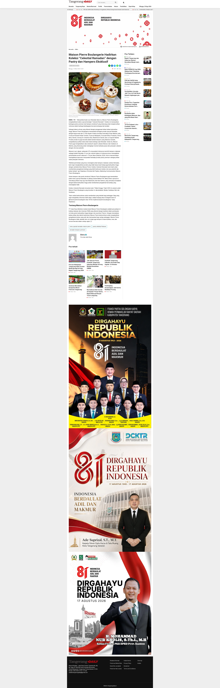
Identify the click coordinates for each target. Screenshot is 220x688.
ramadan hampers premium (77, 230)
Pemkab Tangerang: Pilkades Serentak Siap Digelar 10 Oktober (112, 262)
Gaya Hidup (132, 6)
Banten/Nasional (91, 6)
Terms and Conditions (130, 668)
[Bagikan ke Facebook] (112, 65)
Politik (100, 6)
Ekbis (76, 49)
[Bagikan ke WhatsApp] (117, 65)
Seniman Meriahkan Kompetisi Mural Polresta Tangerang (75, 288)
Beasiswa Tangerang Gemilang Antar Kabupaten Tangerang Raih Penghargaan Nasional (132, 137)
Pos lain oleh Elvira (86, 237)
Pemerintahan (108, 6)
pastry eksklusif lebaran (99, 226)
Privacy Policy (127, 663)
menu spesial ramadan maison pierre (80, 226)
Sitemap (140, 660)
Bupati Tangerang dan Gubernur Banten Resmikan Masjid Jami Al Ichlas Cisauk (133, 60)
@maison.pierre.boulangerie (77, 200)
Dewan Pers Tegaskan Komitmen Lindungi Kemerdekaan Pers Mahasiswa (132, 104)
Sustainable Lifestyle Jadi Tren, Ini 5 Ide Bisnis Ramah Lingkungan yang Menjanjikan (114, 9)
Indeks (139, 663)
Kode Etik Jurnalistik (115, 666)
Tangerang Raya (80, 6)
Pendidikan (123, 6)
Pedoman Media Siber (116, 663)
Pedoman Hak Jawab (116, 668)
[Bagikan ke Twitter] (114, 65)
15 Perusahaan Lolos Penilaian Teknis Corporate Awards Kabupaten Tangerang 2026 (132, 126)
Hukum (116, 6)
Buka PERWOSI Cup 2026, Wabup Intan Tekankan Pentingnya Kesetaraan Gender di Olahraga (133, 71)
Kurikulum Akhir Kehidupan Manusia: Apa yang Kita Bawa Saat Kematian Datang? (132, 115)
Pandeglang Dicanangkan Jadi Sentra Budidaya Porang (113, 287)
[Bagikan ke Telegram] (120, 65)
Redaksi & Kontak (114, 660)
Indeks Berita (127, 660)
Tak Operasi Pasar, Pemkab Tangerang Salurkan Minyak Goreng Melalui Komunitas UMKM (95, 264)
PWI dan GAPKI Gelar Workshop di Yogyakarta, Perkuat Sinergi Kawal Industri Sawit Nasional (133, 82)
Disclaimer (126, 666)
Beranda (71, 6)
